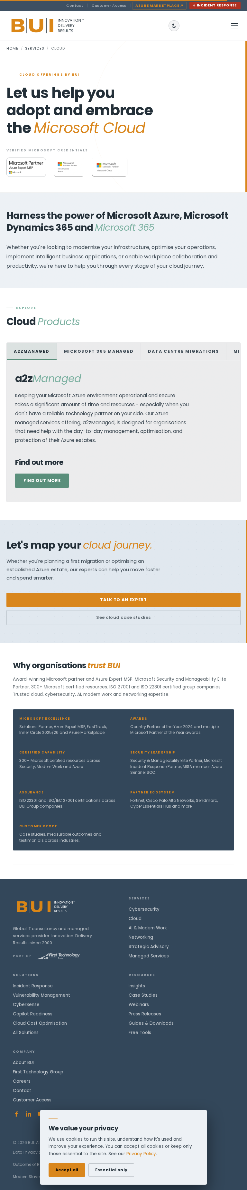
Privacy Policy (141, 1154)
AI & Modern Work (148, 928)
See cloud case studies (123, 617)
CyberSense (26, 1005)
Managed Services (149, 956)
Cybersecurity (144, 909)
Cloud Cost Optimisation (40, 1023)
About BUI (23, 1063)
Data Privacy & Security (35, 1152)
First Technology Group (38, 1072)
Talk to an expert (123, 600)
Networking (141, 937)
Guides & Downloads (151, 1023)
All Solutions (26, 1033)
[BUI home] (58, 25)
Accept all (66, 1170)
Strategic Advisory (149, 947)
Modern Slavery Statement (39, 1176)
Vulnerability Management (41, 995)
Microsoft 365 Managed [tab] (99, 351)
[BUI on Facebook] (16, 1114)
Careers (22, 1081)
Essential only (111, 1170)
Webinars (139, 1005)
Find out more (41, 480)
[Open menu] (234, 26)
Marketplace (159, 5)
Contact (74, 5)
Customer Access (109, 5)
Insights (137, 986)
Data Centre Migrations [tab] (183, 351)
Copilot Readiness (32, 1014)
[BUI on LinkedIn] (28, 1114)
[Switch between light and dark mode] (174, 25)
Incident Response (217, 5)
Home (12, 48)
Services (34, 48)
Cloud (135, 919)
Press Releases (145, 1014)
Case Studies (143, 995)
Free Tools (140, 1033)
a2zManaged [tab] (32, 351)
